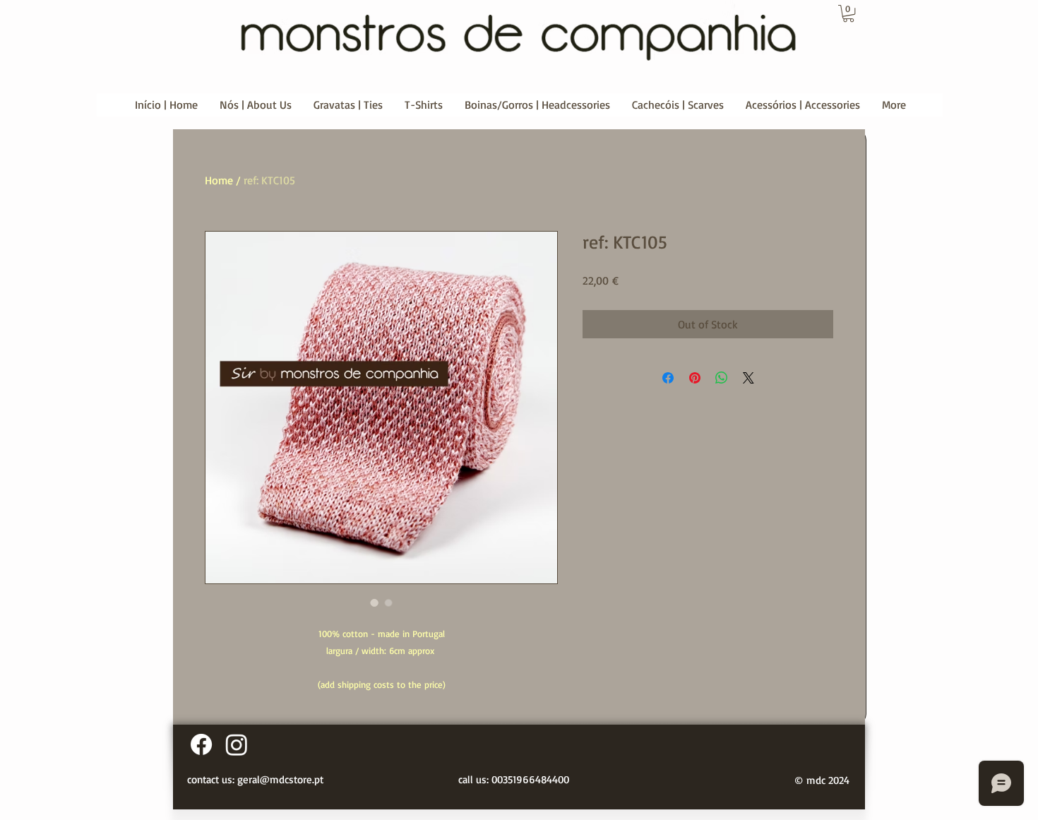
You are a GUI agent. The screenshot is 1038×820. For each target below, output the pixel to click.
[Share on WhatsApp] (721, 377)
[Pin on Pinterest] (694, 377)
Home (219, 180)
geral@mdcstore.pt (280, 779)
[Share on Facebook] (668, 377)
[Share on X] (748, 377)
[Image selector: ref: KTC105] (374, 602)
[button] (848, 13)
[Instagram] (236, 744)
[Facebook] (201, 744)
